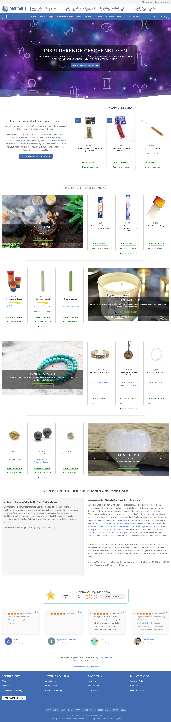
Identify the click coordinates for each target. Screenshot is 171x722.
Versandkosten (105, 657)
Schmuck (57, 141)
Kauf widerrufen (13, 698)
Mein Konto (93, 681)
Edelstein (131, 382)
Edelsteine (44, 141)
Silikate (134, 385)
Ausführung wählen (14, 317)
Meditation (21, 144)
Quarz (18, 459)
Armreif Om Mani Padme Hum (100, 373)
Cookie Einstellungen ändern (85, 666)
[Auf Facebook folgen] (3, 2)
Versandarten (51, 681)
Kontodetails (93, 690)
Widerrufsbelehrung (53, 690)
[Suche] (4, 17)
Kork (156, 154)
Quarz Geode (14, 454)
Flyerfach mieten (137, 690)
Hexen (102, 550)
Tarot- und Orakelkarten (105, 523)
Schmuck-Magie (42, 373)
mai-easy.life (116, 719)
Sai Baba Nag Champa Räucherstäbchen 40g (100, 227)
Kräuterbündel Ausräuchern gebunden (90, 149)
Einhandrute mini (152, 148)
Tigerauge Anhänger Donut (128, 373)
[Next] (164, 60)
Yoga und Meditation (149, 526)
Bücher (33, 17)
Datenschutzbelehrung (12, 690)
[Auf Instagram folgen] (5, 2)
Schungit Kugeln (43, 454)
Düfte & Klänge (46, 17)
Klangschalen (123, 526)
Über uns (134, 686)
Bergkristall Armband (156, 372)
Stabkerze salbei (43, 299)
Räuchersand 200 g (156, 226)
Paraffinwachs (46, 311)
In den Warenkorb (89, 163)
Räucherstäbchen (12, 141)
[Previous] (6, 60)
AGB (4, 681)
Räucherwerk (111, 526)
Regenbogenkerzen (14, 299)
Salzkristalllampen (121, 529)
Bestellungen (93, 686)
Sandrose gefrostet (70, 454)
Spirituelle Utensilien (115, 17)
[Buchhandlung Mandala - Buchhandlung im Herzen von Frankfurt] (14, 8)
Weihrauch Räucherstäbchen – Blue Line (128, 228)
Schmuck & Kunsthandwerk (68, 17)
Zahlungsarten (51, 686)
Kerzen (110, 529)
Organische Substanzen (43, 462)
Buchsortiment (126, 550)
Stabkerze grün (70, 299)
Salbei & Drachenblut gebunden (121, 149)
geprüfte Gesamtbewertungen (14, 306)
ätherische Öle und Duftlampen (130, 523)
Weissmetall (104, 382)
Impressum (6, 686)
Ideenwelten (134, 17)
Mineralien (92, 526)
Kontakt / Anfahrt (138, 681)
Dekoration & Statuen (93, 17)
